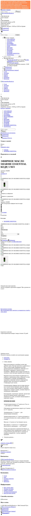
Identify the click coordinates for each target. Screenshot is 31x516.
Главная (6, 149)
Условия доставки (9, 489)
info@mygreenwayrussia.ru (9, 469)
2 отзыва (4, 212)
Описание (6, 357)
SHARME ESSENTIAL (10, 151)
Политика (6, 77)
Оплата (6, 74)
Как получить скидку (9, 493)
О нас (5, 71)
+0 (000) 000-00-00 (16, 241)
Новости (6, 480)
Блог (5, 477)
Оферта (6, 76)
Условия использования (10, 491)
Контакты (6, 78)
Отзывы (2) (4, 173)
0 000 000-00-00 (12, 60)
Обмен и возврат (8, 490)
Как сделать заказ (8, 487)
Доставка (6, 73)
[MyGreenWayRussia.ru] (7, 459)
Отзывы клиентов (9, 478)
